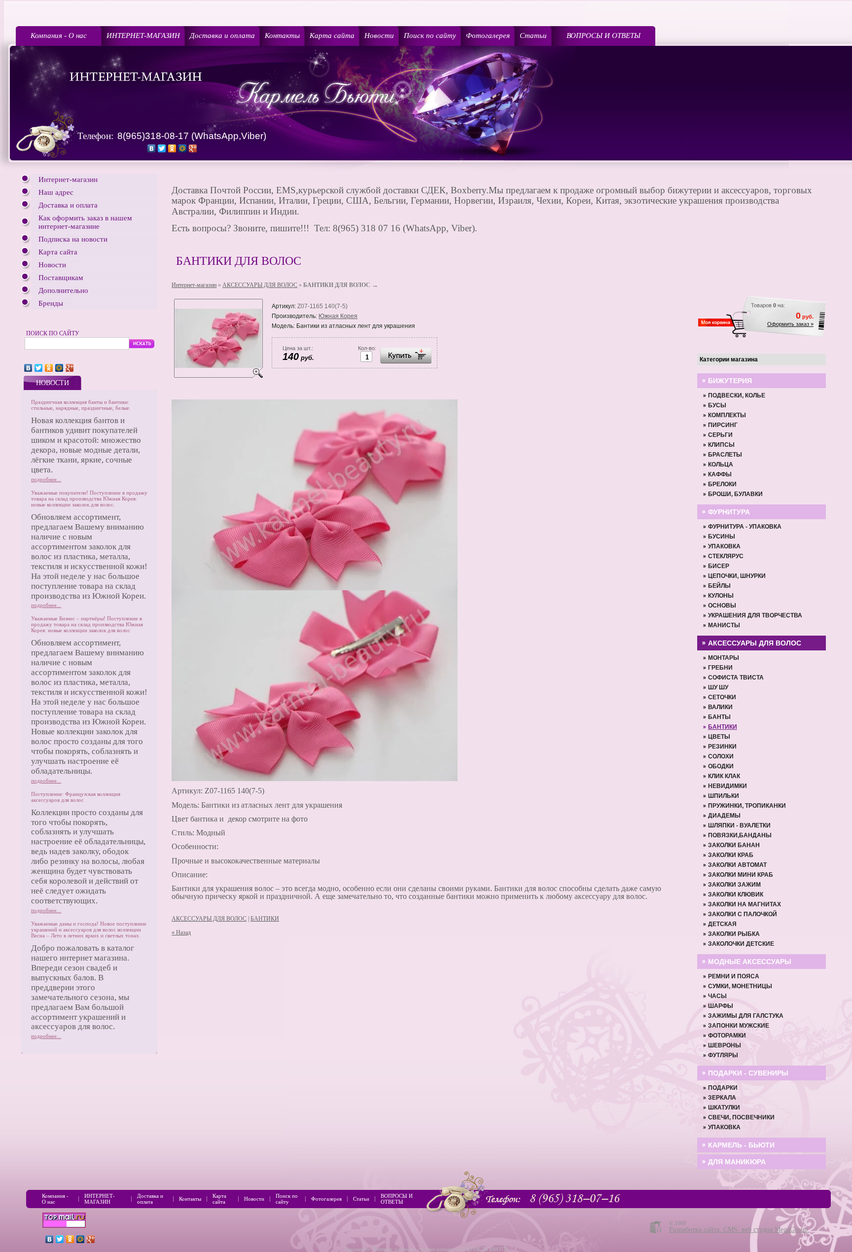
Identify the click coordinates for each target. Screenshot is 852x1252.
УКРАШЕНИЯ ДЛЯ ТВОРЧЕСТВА (755, 615)
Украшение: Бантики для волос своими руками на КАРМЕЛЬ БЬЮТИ (426, 1249)
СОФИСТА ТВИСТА (736, 677)
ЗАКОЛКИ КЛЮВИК (735, 894)
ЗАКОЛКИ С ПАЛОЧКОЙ (742, 914)
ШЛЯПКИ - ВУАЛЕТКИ (739, 825)
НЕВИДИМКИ (727, 786)
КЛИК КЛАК (724, 776)
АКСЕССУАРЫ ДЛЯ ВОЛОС (259, 285)
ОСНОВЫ (722, 605)
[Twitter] (162, 148)
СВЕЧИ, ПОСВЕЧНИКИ (741, 1117)
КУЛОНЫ (721, 595)
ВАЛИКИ (720, 707)
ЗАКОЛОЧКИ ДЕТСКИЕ (741, 943)
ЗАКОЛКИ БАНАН (734, 845)
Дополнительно (63, 290)
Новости (379, 35)
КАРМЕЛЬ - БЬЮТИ (741, 1145)
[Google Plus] (193, 148)
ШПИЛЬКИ (723, 795)
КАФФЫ (720, 474)
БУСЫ (717, 405)
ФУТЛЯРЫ (723, 1055)
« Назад (181, 932)
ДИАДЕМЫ (724, 815)
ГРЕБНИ (720, 667)
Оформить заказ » (790, 324)
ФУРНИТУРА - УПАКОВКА (744, 526)
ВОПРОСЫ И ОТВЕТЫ (603, 35)
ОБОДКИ (721, 766)
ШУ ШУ (718, 687)
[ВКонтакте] (151, 148)
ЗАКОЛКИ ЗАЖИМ (734, 884)
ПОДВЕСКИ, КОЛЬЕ (736, 395)
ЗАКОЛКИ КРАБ (730, 855)
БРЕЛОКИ (722, 484)
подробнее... (46, 479)
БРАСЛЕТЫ (725, 454)
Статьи (533, 35)
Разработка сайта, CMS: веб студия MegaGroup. (739, 1229)
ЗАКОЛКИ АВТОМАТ (737, 864)
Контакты (282, 35)
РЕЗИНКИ (722, 746)
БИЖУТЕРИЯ (730, 381)
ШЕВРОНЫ (724, 1045)
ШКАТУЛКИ (724, 1107)
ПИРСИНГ (723, 425)
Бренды (50, 303)
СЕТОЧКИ (722, 697)
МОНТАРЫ (723, 657)
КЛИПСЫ (721, 444)
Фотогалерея (488, 35)
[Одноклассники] (172, 148)
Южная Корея (338, 316)
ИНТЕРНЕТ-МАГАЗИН (143, 35)
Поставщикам (60, 278)
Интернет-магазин (68, 179)
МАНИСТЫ (724, 625)
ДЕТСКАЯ (722, 924)
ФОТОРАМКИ (727, 1035)
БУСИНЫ (721, 536)
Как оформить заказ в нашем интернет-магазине (85, 222)
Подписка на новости (72, 239)
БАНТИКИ (264, 918)
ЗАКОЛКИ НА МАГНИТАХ (744, 904)
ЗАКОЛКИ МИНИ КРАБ (740, 874)
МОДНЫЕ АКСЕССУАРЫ (749, 962)
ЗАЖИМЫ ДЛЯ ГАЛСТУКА (745, 1015)
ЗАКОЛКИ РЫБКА (734, 933)
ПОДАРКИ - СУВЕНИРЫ (748, 1073)
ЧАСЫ (717, 996)
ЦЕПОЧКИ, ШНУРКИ (737, 575)
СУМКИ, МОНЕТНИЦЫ (740, 986)
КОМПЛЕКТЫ (727, 415)
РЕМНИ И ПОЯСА (733, 976)
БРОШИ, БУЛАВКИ (735, 494)
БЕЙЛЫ (719, 585)
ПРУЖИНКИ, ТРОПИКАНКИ (747, 805)
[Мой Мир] (183, 148)
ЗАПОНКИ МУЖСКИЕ (738, 1025)
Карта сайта (332, 35)
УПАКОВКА (724, 546)
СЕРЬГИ (720, 434)
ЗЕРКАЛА (722, 1097)
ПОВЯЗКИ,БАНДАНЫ (740, 835)
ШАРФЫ (720, 1005)
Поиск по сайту (430, 35)
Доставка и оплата (222, 35)
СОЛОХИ (721, 756)
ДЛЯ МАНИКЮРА (737, 1162)
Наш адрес (55, 192)
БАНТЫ (719, 717)
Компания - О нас (59, 35)
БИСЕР (718, 566)
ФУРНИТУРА (729, 512)
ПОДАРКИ (723, 1087)
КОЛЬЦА (720, 464)
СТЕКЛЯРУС (726, 556)
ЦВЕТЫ (719, 736)
